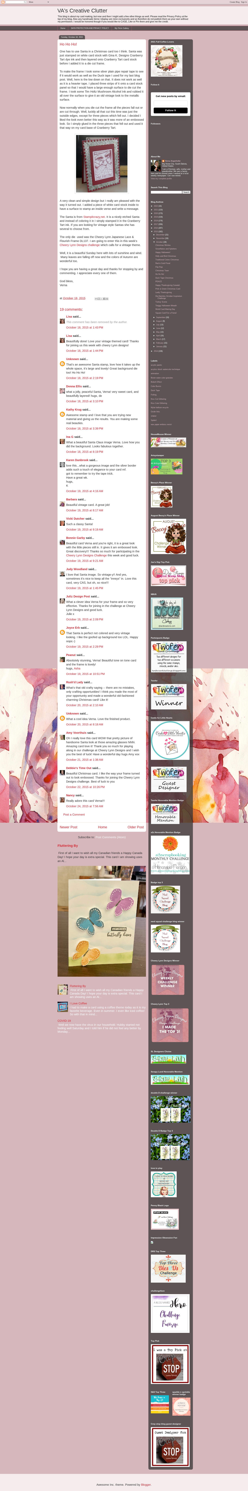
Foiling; (154, 395)
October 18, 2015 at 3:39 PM (84, 428)
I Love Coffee (78, 1003)
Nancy (70, 795)
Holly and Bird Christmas (165, 256)
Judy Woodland (76, 569)
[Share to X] (101, 298)
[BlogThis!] (98, 298)
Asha (77, 668)
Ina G (69, 436)
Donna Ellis (74, 386)
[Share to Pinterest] (107, 298)
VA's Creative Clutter (82, 11)
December (160, 235)
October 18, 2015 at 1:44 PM (84, 350)
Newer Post (68, 827)
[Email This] (96, 298)
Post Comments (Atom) (111, 837)
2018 (156, 221)
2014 (156, 351)
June (158, 328)
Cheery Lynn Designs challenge (80, 245)
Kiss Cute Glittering (159, 403)
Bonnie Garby (75, 537)
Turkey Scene (161, 302)
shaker (153, 416)
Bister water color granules (162, 378)
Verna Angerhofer (173, 161)
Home (62, 28)
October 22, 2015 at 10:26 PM (85, 787)
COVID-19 (64, 1020)
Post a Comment (74, 814)
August (159, 321)
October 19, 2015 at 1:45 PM (84, 588)
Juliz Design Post (78, 596)
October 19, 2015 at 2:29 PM (84, 646)
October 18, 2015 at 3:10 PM (84, 401)
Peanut (71, 655)
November (160, 238)
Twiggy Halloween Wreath (166, 306)
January (159, 346)
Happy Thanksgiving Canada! (167, 285)
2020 (156, 213)
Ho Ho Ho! (159, 274)
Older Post (136, 827)
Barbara (71, 499)
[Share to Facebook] (104, 298)
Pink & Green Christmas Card (167, 289)
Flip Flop (159, 267)
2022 (156, 206)
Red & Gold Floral (162, 263)
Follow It (170, 110)
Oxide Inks (155, 412)
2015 (156, 231)
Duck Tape (155, 390)
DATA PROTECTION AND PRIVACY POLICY (90, 28)
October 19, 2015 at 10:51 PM (85, 673)
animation (155, 373)
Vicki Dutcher (75, 518)
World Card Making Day (165, 309)
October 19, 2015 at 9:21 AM (84, 560)
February (160, 343)
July (158, 325)
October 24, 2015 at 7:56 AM (84, 806)
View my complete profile (161, 179)
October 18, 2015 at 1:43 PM (84, 327)
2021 (156, 210)
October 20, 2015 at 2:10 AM (84, 705)
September (161, 317)
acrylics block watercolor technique (165, 369)
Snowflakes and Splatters (166, 249)
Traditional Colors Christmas (167, 260)
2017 (156, 224)
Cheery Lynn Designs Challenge (87, 555)
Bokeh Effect (156, 382)
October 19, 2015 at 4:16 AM (84, 491)
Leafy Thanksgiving (163, 292)
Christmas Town (162, 270)
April (158, 336)
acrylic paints (156, 365)
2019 (156, 217)
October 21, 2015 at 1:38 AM (84, 759)
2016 (156, 228)
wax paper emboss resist (161, 424)
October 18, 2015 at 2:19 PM (84, 378)
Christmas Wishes (163, 245)
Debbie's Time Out (78, 768)
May (158, 332)
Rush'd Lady (74, 682)
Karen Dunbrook (77, 460)
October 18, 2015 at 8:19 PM (84, 451)
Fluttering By (68, 846)
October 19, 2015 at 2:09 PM (84, 619)
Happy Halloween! (162, 252)
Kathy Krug (74, 409)
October (159, 242)
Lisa (69, 316)
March (159, 339)
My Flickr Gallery (122, 28)
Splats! (154, 420)
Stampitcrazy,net (94, 216)
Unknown (72, 359)
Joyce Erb (73, 627)
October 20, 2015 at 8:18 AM (84, 724)
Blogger (146, 1484)
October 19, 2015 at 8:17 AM (84, 510)
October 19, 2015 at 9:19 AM (84, 529)
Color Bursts (156, 386)
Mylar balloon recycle (159, 407)
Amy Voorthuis (76, 732)
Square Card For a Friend (165, 313)
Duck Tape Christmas (164, 278)
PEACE (158, 281)
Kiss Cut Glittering (158, 399)
